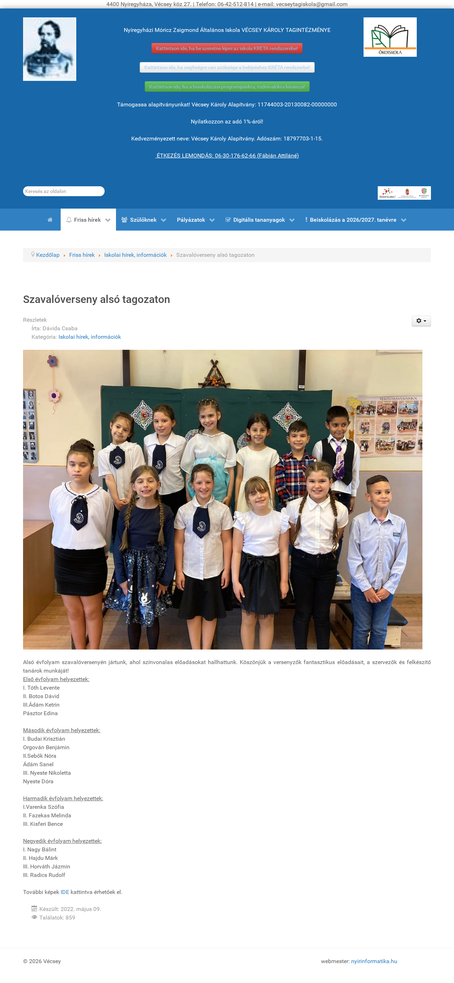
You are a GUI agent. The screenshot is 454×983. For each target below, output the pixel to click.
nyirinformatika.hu (374, 961)
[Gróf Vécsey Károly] (49, 49)
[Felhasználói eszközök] (421, 321)
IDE (65, 892)
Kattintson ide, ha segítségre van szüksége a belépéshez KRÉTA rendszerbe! (227, 67)
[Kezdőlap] (51, 220)
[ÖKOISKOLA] (390, 37)
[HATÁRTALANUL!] (404, 193)
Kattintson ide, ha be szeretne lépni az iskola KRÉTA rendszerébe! (227, 48)
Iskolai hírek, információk (90, 336)
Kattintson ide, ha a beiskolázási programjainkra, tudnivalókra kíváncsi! (227, 86)
